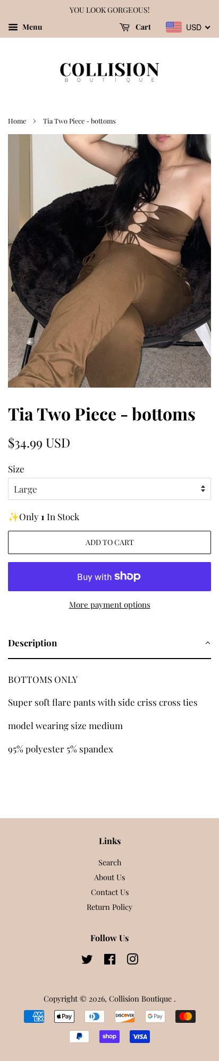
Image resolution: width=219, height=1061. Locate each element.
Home (17, 120)
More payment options (109, 604)
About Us (109, 877)
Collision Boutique (141, 998)
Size (16, 469)
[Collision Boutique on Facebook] (110, 960)
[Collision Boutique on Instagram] (132, 960)
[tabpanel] (109, 710)
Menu (31, 27)
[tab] (109, 643)
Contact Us (110, 892)
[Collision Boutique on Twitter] (87, 960)
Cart (142, 27)
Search (109, 862)
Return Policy (109, 906)
